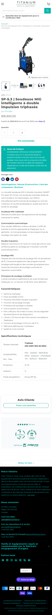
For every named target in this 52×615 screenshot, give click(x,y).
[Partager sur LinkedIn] (12, 179)
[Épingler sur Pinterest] (17, 179)
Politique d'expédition (12, 603)
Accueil (4, 24)
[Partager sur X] (7, 179)
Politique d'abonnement (26, 606)
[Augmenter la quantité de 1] (22, 133)
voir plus (31, 495)
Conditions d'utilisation (12, 601)
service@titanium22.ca (10, 527)
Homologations (8, 184)
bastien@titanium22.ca (35, 534)
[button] (6, 86)
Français (25, 571)
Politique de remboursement (34, 603)
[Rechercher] (47, 10)
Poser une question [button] (26, 405)
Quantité (5, 127)
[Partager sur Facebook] (3, 179)
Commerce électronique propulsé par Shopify (26, 611)
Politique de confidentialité (35, 601)
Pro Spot (8, 111)
